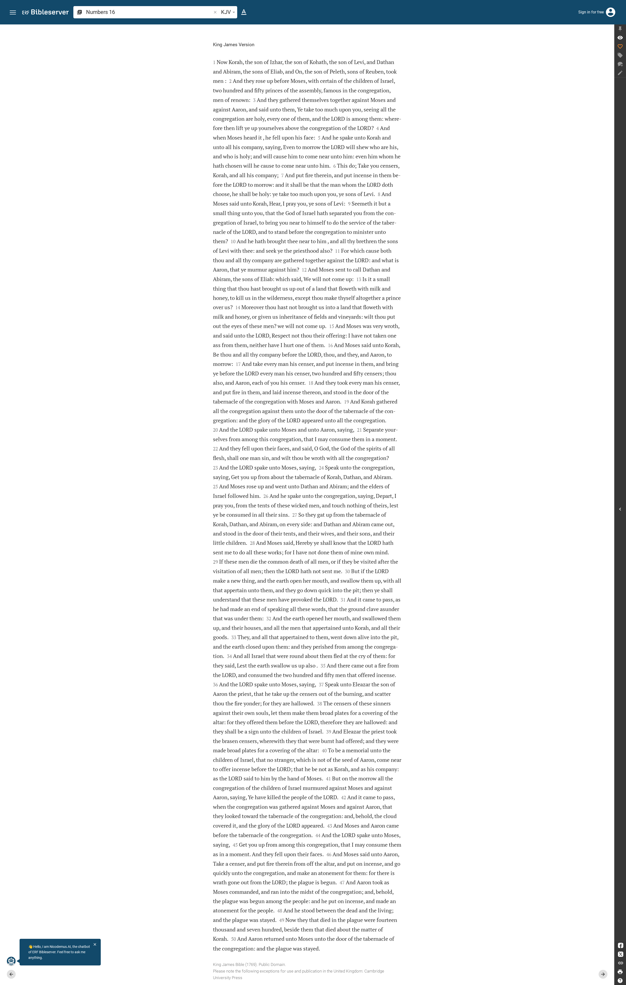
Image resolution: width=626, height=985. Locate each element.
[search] (149, 12)
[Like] (620, 46)
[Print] (620, 971)
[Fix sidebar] (620, 28)
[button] (13, 13)
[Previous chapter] (11, 974)
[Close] (95, 944)
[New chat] (620, 64)
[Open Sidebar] (620, 509)
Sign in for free (591, 12)
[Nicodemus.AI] (11, 961)
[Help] (620, 980)
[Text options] (243, 12)
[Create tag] (620, 55)
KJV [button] (226, 12)
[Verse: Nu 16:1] (620, 37)
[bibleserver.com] (45, 13)
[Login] (610, 12)
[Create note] (620, 72)
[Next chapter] (603, 974)
